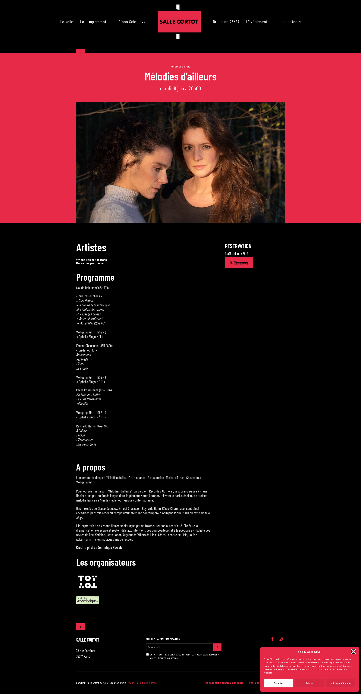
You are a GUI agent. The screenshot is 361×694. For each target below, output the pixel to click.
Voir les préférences (341, 683)
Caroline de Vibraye (146, 682)
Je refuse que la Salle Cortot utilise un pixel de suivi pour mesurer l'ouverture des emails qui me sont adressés (184, 656)
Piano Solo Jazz (132, 21)
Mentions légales (258, 682)
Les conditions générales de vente (223, 682)
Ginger (130, 682)
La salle (66, 21)
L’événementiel (259, 21)
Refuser (309, 683)
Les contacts (289, 21)
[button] (353, 651)
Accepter (278, 683)
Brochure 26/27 (226, 21)
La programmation (96, 21)
